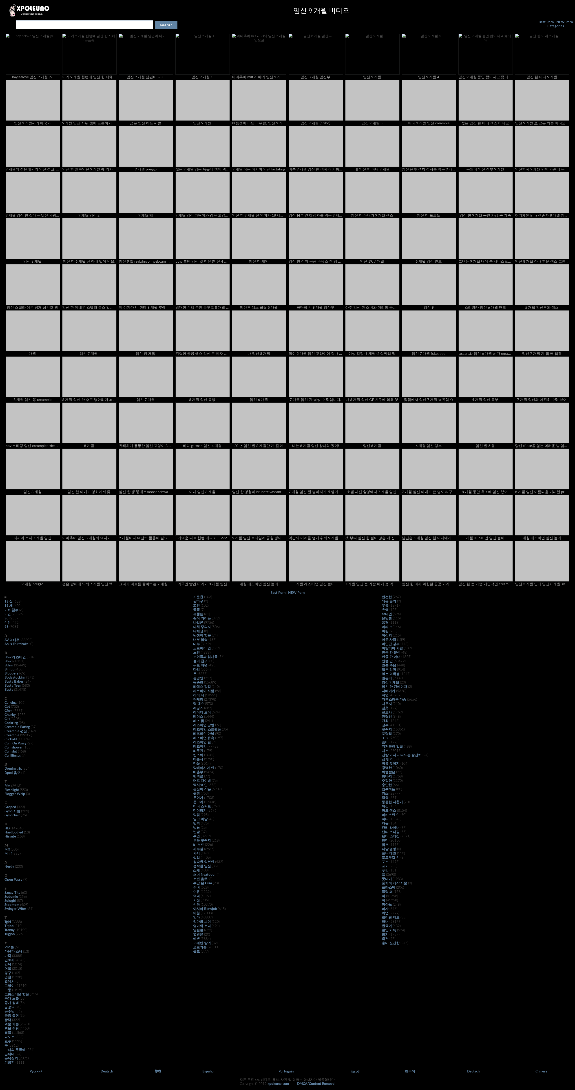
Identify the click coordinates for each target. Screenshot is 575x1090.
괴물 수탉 (11, 1028)
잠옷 (385, 708)
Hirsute (10, 836)
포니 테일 (389, 853)
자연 (385, 695)
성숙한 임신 (202, 866)
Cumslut (10, 751)
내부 (196, 644)
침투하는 (388, 789)
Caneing (10, 702)
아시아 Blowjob (205, 909)
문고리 (198, 802)
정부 (385, 725)
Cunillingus (12, 755)
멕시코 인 (200, 785)
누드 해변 (200, 665)
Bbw (7, 661)
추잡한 (387, 780)
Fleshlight (11, 790)
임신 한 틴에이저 (394, 686)
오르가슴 (200, 947)
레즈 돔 (198, 721)
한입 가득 (389, 930)
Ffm (7, 786)
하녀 (385, 921)
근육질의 (11, 1058)
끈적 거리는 (202, 618)
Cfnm (8, 711)
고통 (7, 990)
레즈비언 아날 (203, 733)
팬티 (385, 840)
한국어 (387, 926)
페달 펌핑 (389, 849)
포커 (385, 866)
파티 (385, 819)
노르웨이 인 (202, 648)
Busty (8, 689)
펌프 (385, 845)
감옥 (7, 964)
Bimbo (9, 669)
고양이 (9, 985)
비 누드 (198, 845)
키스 (385, 793)
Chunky (10, 715)
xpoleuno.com (278, 1084)
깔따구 (198, 601)
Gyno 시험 (12, 811)
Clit (7, 719)
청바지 (387, 776)
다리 (196, 669)
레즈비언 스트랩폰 (207, 729)
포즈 (385, 862)
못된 (196, 793)
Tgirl (7, 922)
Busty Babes (14, 681)
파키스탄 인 (391, 815)
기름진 (9, 1062)
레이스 (198, 716)
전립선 (387, 716)
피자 (385, 909)
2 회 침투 (11, 610)
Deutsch (107, 1071)
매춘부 (198, 772)
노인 (196, 652)
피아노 (387, 904)
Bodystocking (14, 677)
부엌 (196, 836)
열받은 (198, 934)
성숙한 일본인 (203, 862)
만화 (196, 763)
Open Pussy (13, 879)
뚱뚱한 (198, 682)
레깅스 (198, 708)
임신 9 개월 (390, 682)
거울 (7, 968)
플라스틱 (388, 887)
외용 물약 (389, 601)
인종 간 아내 (391, 657)
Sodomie (11, 896)
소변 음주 (200, 879)
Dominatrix (13, 768)
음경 (385, 622)
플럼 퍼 (387, 891)
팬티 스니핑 (391, 832)
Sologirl (10, 900)
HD (7, 828)
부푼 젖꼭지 (202, 840)
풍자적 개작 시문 (394, 883)
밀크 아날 (200, 819)
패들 (385, 823)
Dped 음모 (12, 773)
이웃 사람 (389, 639)
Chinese (541, 1071)
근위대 (9, 1054)
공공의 (9, 1007)
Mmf (8, 853)
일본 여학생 (391, 674)
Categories (555, 26)
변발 (196, 832)
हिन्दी (158, 1071)
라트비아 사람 (203, 691)
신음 (196, 904)
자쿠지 (387, 704)
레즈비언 (200, 746)
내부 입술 (200, 639)
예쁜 (196, 938)
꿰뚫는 (198, 614)
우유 (385, 605)
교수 (7, 1041)
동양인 (198, 678)
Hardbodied (13, 832)
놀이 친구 (200, 661)
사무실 (198, 849)
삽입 (196, 857)
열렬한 (198, 930)
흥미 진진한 (391, 943)
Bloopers (11, 673)
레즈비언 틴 (202, 742)
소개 (196, 870)
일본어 (387, 678)
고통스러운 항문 (16, 994)
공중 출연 (11, 1015)
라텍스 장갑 (202, 686)
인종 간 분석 (391, 652)
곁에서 (9, 981)
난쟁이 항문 (202, 635)
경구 (7, 973)
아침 (196, 913)
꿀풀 (196, 610)
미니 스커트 (202, 806)
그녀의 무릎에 (15, 1050)
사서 (196, 853)
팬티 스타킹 (391, 836)
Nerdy (9, 866)
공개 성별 (11, 1003)
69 (6, 626)
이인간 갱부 (391, 644)
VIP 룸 (9, 947)
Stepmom (11, 905)
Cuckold (10, 739)
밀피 (196, 823)
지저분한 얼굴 (392, 746)
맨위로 (198, 776)
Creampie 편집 (15, 731)
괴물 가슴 (11, 1024)
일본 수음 (389, 665)
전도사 (387, 712)
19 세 (8, 606)
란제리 (198, 699)
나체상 (198, 631)
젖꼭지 (387, 729)
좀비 (385, 742)
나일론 (198, 622)
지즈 (385, 751)
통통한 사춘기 (392, 802)
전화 (385, 721)
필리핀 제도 (391, 917)
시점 (196, 900)
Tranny (9, 930)
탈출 (385, 798)
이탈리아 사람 (392, 648)
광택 (7, 1020)
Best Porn (546, 22)
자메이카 (388, 691)
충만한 (387, 785)
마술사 (198, 759)
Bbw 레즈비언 (15, 657)
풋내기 (387, 879)
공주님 (9, 1011)
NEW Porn (564, 22)
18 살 (8, 601)
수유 (196, 891)
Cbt (7, 706)
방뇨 (196, 827)
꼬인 (196, 605)
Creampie (11, 735)
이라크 (387, 627)
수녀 (196, 887)
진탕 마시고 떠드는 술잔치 (402, 755)
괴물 (7, 1032)
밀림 (196, 815)
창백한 (387, 768)
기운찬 (198, 597)
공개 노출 (11, 998)
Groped (10, 807)
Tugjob (9, 934)
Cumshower (13, 747)
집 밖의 (387, 759)
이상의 (387, 635)
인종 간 (387, 661)
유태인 (387, 614)
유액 (385, 610)
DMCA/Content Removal (316, 1084)
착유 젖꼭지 (391, 763)
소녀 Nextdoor (204, 874)
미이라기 (200, 810)
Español (208, 1071)
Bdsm (8, 665)
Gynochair (12, 815)
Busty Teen (12, 685)
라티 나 (198, 695)
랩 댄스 (198, 704)
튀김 (385, 806)
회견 (385, 938)
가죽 (7, 956)
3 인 (7, 614)
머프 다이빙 (202, 780)
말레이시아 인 (203, 768)
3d (6, 618)
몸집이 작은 (202, 789)
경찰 (7, 977)
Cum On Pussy (15, 743)
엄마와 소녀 (202, 926)
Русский (36, 1071)
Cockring (11, 723)
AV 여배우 (12, 640)
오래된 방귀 (202, 943)
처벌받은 (388, 772)
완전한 (387, 597)
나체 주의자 (202, 627)
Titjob (9, 926)
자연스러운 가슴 (394, 699)
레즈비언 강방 (203, 725)
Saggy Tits (12, 892)
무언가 (198, 798)
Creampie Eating (17, 727)
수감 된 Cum (202, 883)
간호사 (9, 960)
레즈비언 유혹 (203, 738)
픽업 (385, 913)
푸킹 (385, 870)
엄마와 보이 (202, 921)
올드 (196, 951)
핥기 (385, 934)
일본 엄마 (389, 669)
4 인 (7, 622)
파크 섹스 (389, 810)
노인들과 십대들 (205, 657)
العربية (355, 1071)
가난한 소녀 (13, 951)
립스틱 (198, 755)
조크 (385, 738)
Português (286, 1071)
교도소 (9, 1037)
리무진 (198, 751)
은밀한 (387, 618)
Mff (7, 849)
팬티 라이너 (391, 827)
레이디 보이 (202, 712)
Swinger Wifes (15, 909)
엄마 (196, 917)
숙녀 (196, 896)
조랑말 (387, 733)
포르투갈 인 (391, 857)
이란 (385, 631)
